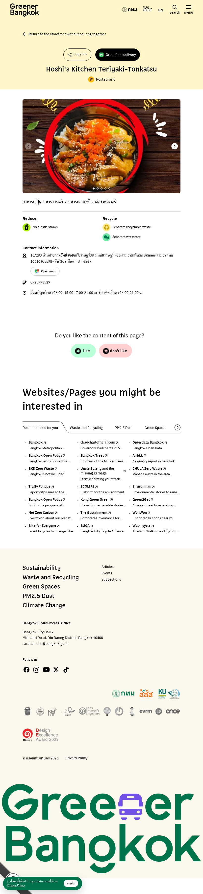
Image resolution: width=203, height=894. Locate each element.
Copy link (80, 54)
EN (160, 10)
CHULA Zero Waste (147, 468)
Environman (141, 486)
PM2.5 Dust (38, 596)
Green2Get (141, 499)
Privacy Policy (76, 757)
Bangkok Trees (92, 455)
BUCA (85, 525)
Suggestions (111, 579)
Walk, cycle (141, 525)
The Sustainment (93, 512)
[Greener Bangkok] (24, 10)
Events (107, 573)
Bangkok (35, 442)
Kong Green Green (94, 499)
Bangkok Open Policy (45, 455)
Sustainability (42, 568)
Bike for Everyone (42, 525)
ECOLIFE (87, 486)
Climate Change (44, 606)
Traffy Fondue (39, 486)
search (175, 12)
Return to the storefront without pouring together (67, 33)
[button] (174, 146)
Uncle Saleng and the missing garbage (97, 471)
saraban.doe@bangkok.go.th (46, 643)
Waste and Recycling (51, 578)
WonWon (139, 512)
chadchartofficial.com (97, 442)
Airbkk (137, 455)
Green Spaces (41, 587)
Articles (108, 566)
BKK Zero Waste (41, 468)
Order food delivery (121, 54)
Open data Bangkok (148, 442)
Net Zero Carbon (41, 512)
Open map (48, 271)
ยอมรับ (71, 883)
